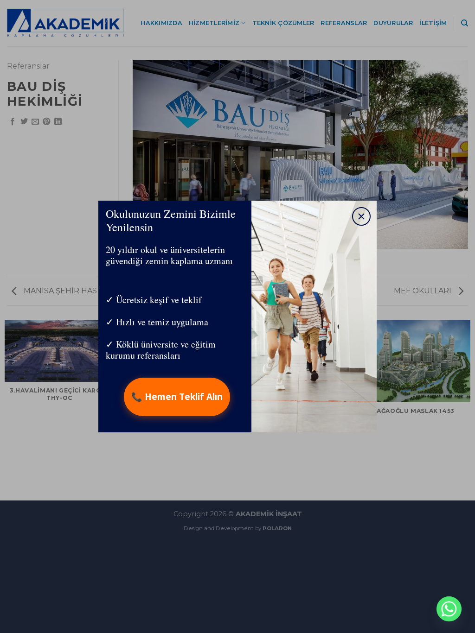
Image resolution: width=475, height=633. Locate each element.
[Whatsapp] (449, 608)
